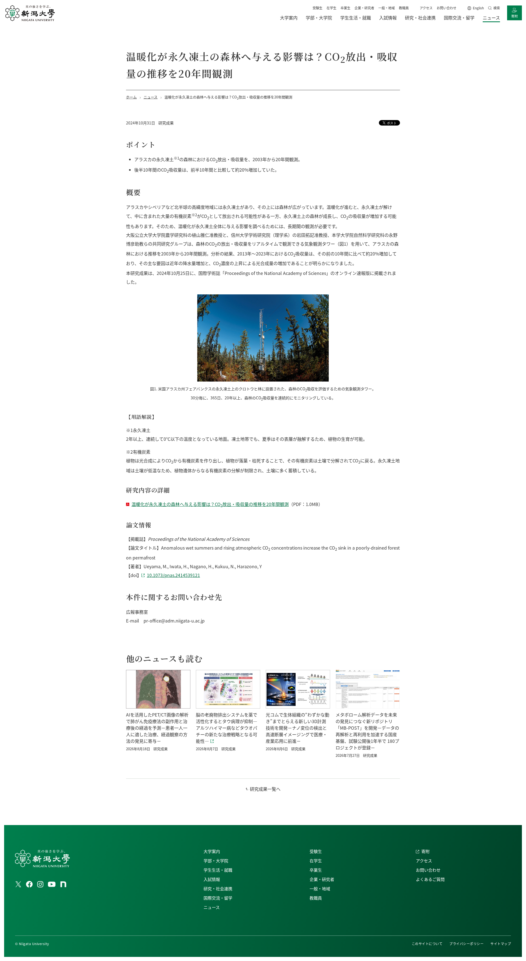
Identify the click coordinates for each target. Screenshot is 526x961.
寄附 (514, 16)
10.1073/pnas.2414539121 (173, 575)
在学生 (331, 7)
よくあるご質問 (430, 879)
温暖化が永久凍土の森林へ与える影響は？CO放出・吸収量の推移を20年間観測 (210, 504)
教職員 (404, 7)
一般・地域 (386, 7)
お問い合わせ (446, 7)
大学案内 (212, 851)
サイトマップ (500, 943)
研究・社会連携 (218, 888)
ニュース (212, 907)
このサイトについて (427, 943)
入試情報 (212, 879)
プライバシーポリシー (466, 943)
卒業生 (345, 7)
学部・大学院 (216, 860)
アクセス (426, 7)
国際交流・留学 (218, 898)
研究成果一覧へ (265, 789)
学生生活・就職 (218, 870)
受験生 (317, 7)
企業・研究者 (364, 7)
